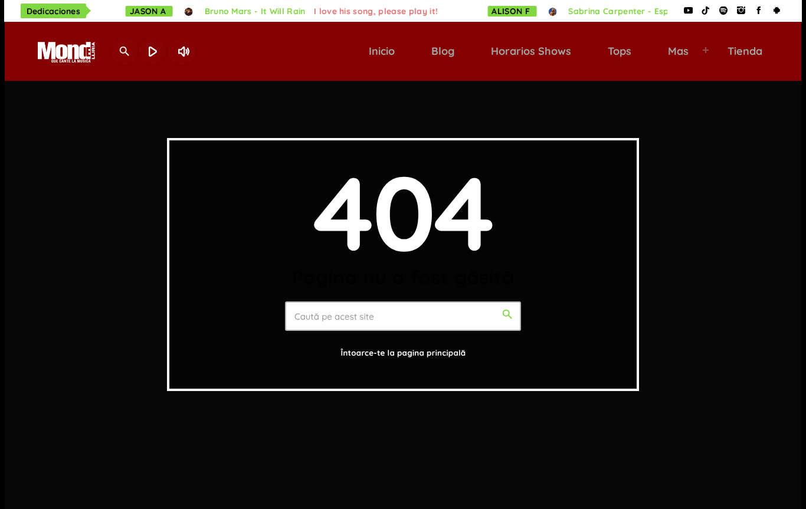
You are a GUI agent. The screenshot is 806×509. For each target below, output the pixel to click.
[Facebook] (759, 10)
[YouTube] (688, 10)
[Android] (776, 10)
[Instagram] (741, 10)
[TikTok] (705, 10)
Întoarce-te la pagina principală (403, 353)
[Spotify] (723, 10)
